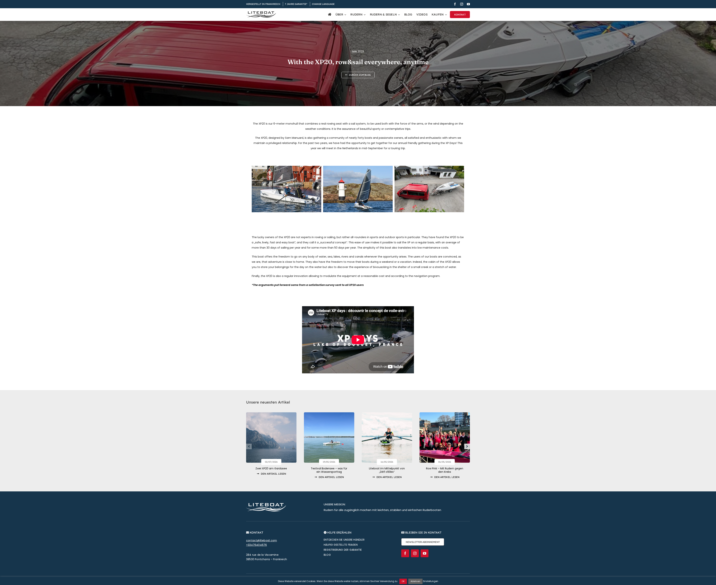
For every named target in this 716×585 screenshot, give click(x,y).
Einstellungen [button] (430, 581)
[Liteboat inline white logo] (266, 504)
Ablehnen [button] (415, 581)
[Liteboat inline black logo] (261, 13)
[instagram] (461, 4)
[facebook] (454, 4)
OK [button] (403, 581)
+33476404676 (256, 545)
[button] (249, 446)
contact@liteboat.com (261, 540)
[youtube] (468, 4)
